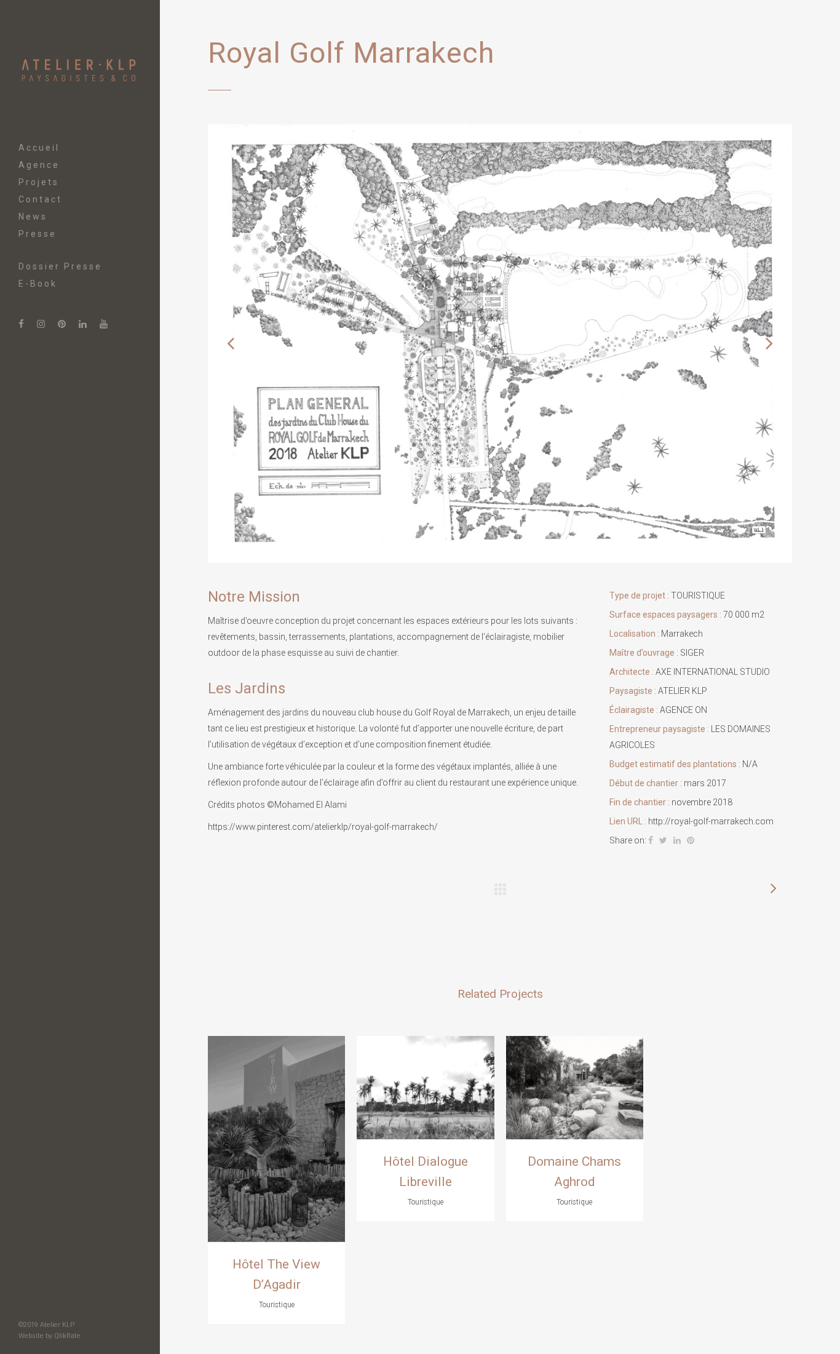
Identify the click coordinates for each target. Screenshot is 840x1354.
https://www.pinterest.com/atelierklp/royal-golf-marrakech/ (323, 827)
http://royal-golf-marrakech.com (711, 821)
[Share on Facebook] (650, 840)
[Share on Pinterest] (690, 840)
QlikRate (67, 1336)
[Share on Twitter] (663, 840)
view (277, 1137)
